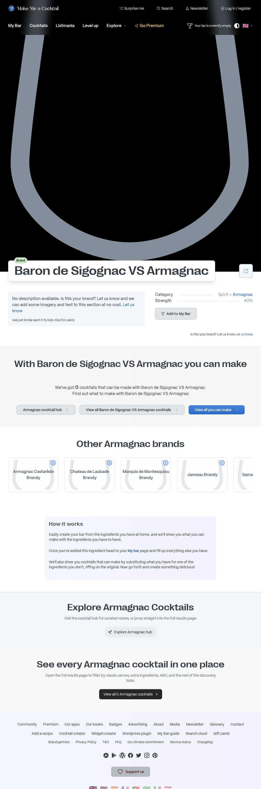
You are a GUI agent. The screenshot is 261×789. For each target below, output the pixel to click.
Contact (237, 724)
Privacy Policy (86, 742)
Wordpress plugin (136, 733)
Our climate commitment (145, 742)
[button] (176, 314)
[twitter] (139, 755)
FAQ (118, 742)
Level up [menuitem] (90, 25)
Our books (94, 724)
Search (167, 8)
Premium (50, 724)
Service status (180, 742)
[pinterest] (155, 755)
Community (27, 724)
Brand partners (59, 742)
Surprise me (134, 8)
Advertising (137, 724)
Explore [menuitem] (114, 25)
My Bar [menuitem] (14, 25)
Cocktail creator (72, 733)
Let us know (244, 334)
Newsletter (199, 8)
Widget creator (104, 733)
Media (175, 724)
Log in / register (238, 8)
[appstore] (106, 755)
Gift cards (221, 733)
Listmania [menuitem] (65, 25)
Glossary (217, 724)
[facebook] (130, 755)
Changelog (205, 742)
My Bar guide (168, 733)
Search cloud (196, 733)
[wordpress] (122, 755)
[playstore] (114, 755)
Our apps (72, 724)
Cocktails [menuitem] (39, 25)
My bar (133, 550)
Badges (115, 724)
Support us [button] (134, 771)
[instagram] (147, 755)
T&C (105, 742)
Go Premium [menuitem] (152, 25)
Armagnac (243, 294)
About (158, 724)
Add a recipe (42, 733)
